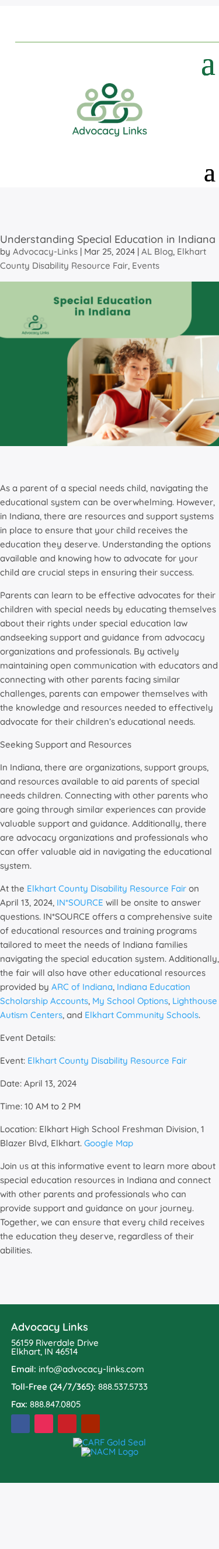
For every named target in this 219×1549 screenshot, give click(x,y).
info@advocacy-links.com (91, 1369)
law (180, 623)
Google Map (108, 1143)
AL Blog (157, 251)
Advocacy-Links (45, 251)
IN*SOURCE (80, 902)
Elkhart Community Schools (142, 1014)
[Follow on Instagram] (43, 1423)
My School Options (130, 1000)
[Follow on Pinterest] (67, 1423)
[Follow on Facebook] (20, 1423)
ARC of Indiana (82, 986)
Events (145, 265)
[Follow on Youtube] (90, 1423)
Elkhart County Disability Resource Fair (103, 258)
